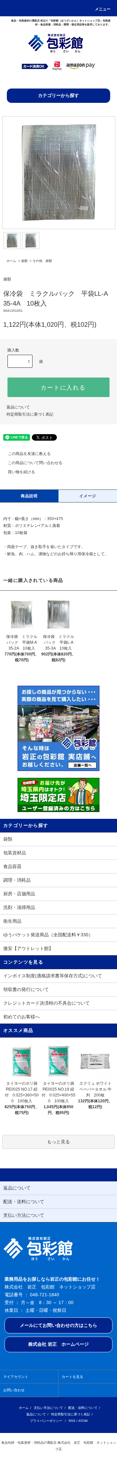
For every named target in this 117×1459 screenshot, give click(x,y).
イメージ (88, 496)
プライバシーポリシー (46, 1421)
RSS (72, 1421)
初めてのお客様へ (21, 1016)
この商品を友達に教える (29, 453)
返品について (18, 407)
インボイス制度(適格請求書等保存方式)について (52, 975)
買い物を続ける (21, 472)
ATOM (82, 1421)
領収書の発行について (26, 989)
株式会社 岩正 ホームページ (58, 1344)
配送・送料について (83, 1408)
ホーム (11, 261)
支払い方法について (48, 1408)
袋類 (24, 261)
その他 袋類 (42, 261)
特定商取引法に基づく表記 (29, 414)
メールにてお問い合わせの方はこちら (58, 1325)
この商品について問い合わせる (35, 463)
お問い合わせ (14, 1390)
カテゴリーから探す (58, 95)
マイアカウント (15, 1377)
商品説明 (29, 496)
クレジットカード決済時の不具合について (46, 1003)
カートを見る (72, 1377)
